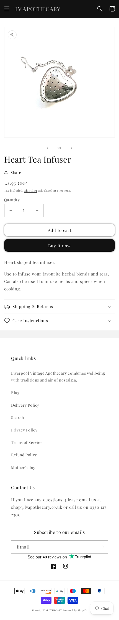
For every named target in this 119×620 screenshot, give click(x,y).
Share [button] (16, 172)
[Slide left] (47, 148)
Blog (15, 392)
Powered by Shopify (75, 610)
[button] (7, 9)
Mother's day (23, 467)
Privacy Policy (24, 430)
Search (17, 417)
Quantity (12, 199)
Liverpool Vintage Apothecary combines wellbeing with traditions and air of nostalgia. (58, 376)
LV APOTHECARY (52, 610)
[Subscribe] (101, 546)
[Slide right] (72, 148)
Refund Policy (24, 454)
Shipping (30, 190)
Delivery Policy (25, 405)
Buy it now (59, 245)
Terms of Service (27, 442)
